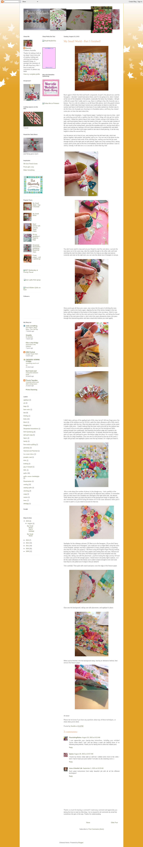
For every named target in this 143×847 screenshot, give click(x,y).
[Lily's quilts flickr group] (32, 280)
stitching (26, 491)
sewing (25, 484)
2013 (27, 540)
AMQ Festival (30, 352)
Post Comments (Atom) (96, 829)
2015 (27, 521)
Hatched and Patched (30, 451)
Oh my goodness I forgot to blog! (36, 237)
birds (25, 419)
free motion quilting (29, 444)
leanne (71, 754)
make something (31, 326)
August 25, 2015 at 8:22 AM (91, 737)
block (25, 422)
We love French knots (30, 163)
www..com (49, 48)
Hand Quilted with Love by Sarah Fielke (36, 227)
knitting (25, 464)
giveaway (26, 448)
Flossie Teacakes (32, 380)
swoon (25, 497)
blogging (26, 425)
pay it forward (27, 467)
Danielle (28, 48)
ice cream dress (28, 454)
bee (24, 412)
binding (25, 416)
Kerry (109, 109)
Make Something (28, 170)
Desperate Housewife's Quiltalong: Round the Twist (36, 248)
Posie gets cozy (28, 167)
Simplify (29, 335)
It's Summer (29, 337)
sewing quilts (27, 487)
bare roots (26, 409)
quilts (25, 473)
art (24, 403)
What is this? (49, 67)
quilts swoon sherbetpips (31, 476)
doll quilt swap (28, 435)
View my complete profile (31, 74)
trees (25, 500)
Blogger (80, 842)
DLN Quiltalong (28, 432)
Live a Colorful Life (75, 768)
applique (26, 400)
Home (88, 822)
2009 (27, 551)
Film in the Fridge (32, 343)
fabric (25, 438)
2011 (27, 546)
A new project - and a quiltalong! (37, 257)
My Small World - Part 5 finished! (36, 205)
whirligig (26, 503)
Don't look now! (31, 371)
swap (25, 494)
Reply (71, 747)
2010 (27, 548)
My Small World (36, 214)
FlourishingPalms (75, 737)
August (30, 523)
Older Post (114, 822)
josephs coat (27, 457)
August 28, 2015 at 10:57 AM (83, 754)
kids (24, 460)
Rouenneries (27, 481)
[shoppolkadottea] (49, 41)
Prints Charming (31, 390)
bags (25, 406)
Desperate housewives (30, 428)
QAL (24, 470)
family (25, 441)
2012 (27, 543)
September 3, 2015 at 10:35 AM (93, 768)
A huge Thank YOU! (32, 354)
